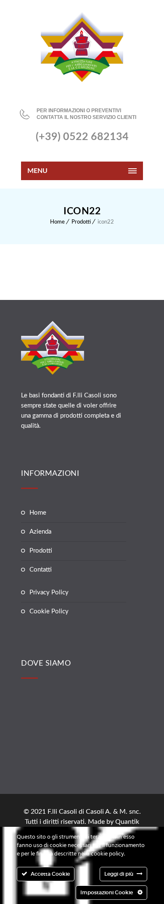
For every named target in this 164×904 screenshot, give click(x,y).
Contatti (40, 570)
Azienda (40, 532)
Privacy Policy (49, 592)
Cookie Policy (49, 611)
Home (57, 222)
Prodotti (81, 222)
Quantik (127, 821)
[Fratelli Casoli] (82, 47)
